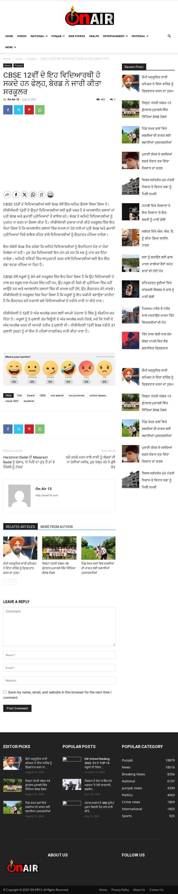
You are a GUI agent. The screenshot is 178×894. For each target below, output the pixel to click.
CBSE (43, 395)
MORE (9, 47)
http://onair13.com (46, 495)
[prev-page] (6, 582)
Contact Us (156, 890)
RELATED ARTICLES (20, 527)
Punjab (56, 36)
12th (19, 395)
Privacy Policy (120, 890)
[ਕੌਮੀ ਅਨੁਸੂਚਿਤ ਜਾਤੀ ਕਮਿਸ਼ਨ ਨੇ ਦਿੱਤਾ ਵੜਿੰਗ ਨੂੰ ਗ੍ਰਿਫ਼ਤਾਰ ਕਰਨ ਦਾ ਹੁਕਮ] (20, 548)
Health (94, 36)
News (19, 59)
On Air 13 (13, 99)
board (31, 395)
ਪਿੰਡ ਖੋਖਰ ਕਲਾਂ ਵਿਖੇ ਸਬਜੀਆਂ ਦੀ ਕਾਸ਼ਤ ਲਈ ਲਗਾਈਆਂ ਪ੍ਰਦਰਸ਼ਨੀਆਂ (97, 568)
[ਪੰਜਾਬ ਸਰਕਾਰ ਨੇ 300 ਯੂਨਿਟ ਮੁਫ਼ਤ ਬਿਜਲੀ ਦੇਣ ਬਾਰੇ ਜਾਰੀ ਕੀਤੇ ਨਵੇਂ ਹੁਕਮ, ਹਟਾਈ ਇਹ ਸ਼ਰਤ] (72, 806)
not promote (76, 395)
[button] (169, 36)
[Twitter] (18, 109)
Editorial (138, 36)
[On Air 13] (89, 15)
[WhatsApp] (39, 109)
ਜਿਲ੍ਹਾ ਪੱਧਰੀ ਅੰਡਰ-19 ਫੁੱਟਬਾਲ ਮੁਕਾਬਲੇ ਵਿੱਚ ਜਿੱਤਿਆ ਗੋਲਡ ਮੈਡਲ (59, 568)
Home (9, 36)
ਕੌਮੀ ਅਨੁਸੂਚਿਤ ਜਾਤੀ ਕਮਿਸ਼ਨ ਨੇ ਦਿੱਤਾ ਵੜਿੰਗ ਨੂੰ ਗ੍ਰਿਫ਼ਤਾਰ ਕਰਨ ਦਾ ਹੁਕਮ (19, 568)
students (29, 401)
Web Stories (77, 36)
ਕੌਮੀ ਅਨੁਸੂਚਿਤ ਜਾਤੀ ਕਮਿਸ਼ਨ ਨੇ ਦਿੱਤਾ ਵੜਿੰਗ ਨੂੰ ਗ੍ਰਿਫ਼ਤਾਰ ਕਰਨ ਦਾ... (38, 763)
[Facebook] (8, 109)
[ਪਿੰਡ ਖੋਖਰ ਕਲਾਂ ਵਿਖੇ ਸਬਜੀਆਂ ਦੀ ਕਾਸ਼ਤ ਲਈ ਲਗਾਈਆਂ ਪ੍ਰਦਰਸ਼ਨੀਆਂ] (98, 548)
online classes (97, 395)
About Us (139, 890)
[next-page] (13, 582)
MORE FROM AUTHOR (57, 527)
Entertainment (113, 36)
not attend (57, 395)
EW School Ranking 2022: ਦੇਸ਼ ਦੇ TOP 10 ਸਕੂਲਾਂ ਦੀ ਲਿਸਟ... (97, 763)
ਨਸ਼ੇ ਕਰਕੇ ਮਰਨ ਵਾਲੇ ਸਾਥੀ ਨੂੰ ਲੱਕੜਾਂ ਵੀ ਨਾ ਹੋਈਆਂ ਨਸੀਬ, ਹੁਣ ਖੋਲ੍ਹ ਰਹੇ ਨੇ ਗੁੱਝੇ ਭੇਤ (90, 462)
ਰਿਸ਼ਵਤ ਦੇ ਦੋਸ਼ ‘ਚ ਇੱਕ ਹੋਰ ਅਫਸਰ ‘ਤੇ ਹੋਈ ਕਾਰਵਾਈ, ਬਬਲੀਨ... (98, 785)
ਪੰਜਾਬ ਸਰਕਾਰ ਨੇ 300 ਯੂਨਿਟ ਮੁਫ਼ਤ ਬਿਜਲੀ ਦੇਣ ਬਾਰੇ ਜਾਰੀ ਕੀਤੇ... (99, 807)
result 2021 (12, 401)
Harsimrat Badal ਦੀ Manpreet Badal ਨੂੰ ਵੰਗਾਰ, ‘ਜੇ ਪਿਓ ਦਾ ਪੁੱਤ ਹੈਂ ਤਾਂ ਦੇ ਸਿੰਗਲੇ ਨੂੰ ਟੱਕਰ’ (29, 462)
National (37, 36)
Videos (21, 36)
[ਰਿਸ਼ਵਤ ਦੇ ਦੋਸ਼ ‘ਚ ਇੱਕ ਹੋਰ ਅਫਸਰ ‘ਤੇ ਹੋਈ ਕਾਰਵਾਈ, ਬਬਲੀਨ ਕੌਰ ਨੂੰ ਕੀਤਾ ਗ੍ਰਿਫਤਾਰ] (72, 784)
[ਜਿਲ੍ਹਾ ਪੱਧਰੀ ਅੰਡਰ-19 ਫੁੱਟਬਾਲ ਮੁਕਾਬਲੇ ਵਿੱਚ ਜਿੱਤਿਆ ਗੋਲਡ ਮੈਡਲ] (59, 548)
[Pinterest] (29, 109)
